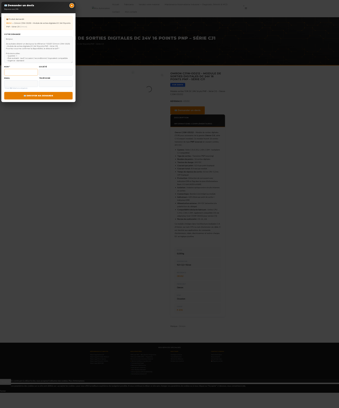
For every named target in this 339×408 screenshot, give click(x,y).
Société (43, 67)
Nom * (7, 67)
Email (7, 78)
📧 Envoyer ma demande (38, 95)
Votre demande (12, 34)
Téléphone (44, 78)
